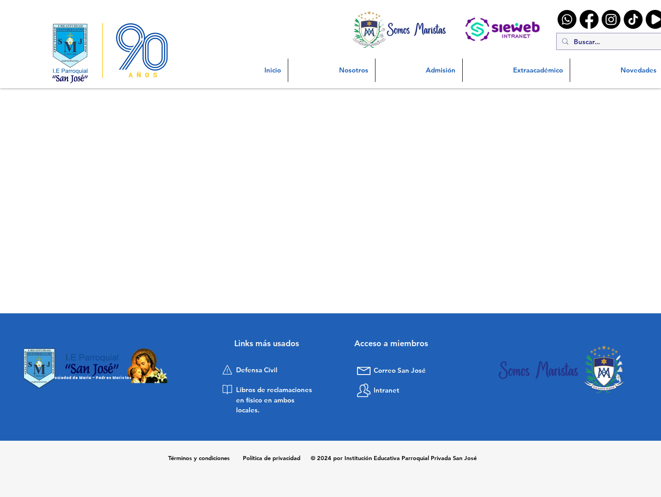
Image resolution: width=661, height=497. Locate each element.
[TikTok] (633, 19)
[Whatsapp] (567, 19)
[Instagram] (611, 19)
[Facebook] (589, 19)
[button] (331, 70)
